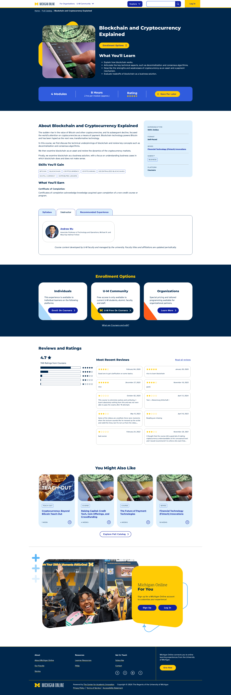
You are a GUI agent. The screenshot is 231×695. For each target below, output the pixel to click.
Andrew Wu (66, 228)
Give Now (167, 667)
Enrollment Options (113, 45)
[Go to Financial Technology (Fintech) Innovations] (174, 488)
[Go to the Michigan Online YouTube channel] (133, 673)
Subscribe (119, 660)
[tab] (47, 212)
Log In (167, 607)
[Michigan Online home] (45, 4)
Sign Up (147, 607)
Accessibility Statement (113, 688)
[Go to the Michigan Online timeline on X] (140, 673)
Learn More (167, 310)
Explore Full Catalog (114, 534)
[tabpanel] (115, 235)
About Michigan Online (44, 660)
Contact (118, 665)
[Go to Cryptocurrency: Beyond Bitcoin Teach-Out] (56, 488)
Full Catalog (47, 10)
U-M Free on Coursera (116, 310)
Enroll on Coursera (62, 310)
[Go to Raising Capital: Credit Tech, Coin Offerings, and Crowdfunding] (96, 488)
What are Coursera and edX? (115, 325)
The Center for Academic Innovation (98, 684)
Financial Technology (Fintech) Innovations (167, 149)
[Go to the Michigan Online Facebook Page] (117, 673)
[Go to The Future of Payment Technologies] (135, 488)
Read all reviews (183, 360)
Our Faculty (39, 665)
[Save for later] (69, 522)
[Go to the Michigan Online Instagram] (125, 673)
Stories (38, 671)
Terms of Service (94, 688)
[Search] (178, 4)
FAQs (77, 665)
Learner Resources (83, 660)
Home (37, 10)
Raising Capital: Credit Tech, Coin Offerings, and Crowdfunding (95, 514)
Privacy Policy (78, 688)
